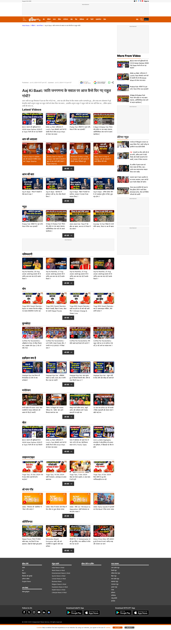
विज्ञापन (24, 573)
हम (23, 570)
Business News (57, 581)
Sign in (146, 1)
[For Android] (123, 612)
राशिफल (82, 19)
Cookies (39, 627)
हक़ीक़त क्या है (29, 358)
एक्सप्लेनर (98, 19)
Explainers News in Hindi (60, 587)
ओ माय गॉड (27, 489)
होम (44, 19)
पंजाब (112, 590)
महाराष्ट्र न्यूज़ (114, 581)
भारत (54, 19)
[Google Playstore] (74, 612)
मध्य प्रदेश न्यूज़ (115, 578)
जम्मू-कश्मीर (114, 598)
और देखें (66, 169)
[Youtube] (39, 612)
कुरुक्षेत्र (26, 323)
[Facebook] (24, 612)
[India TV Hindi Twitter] (140, 1)
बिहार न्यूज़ (113, 576)
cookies (107, 627)
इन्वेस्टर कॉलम (25, 578)
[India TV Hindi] (34, 19)
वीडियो (48, 19)
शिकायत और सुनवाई (27, 576)
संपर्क (23, 567)
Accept (117, 627)
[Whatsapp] (109, 82)
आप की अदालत (29, 139)
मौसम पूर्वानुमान (25, 591)
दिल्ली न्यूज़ (114, 570)
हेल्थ (105, 19)
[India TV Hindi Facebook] (138, 1)
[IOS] (134, 1)
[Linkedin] (44, 612)
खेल (71, 19)
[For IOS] (141, 612)
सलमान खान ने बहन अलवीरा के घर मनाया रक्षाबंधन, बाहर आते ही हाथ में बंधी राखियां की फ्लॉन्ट (139, 179)
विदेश (59, 19)
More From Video (129, 55)
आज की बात (40, 25)
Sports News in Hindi (58, 576)
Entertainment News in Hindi (61, 573)
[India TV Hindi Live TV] (146, 19)
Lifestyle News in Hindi (59, 592)
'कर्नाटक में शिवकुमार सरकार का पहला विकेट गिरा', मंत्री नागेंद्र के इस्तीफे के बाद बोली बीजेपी (139, 144)
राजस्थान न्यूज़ (114, 584)
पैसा (76, 19)
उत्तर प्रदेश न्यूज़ (115, 567)
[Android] (136, 1)
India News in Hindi (58, 567)
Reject (129, 627)
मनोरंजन (65, 19)
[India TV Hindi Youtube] (142, 1)
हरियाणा (113, 592)
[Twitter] (29, 612)
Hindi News (25, 25)
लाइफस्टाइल (28, 457)
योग (24, 288)
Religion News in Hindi (59, 584)
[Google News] (85, 82)
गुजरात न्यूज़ (114, 587)
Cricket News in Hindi (59, 578)
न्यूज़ (24, 206)
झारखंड (113, 601)
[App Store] (92, 612)
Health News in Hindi (58, 590)
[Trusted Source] (99, 82)
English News (26, 581)
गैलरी (92, 19)
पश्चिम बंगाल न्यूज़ (115, 573)
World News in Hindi (58, 570)
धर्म (87, 19)
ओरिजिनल (27, 521)
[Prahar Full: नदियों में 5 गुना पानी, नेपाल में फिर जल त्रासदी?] (123, 87)
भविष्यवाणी (27, 254)
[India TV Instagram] (34, 612)
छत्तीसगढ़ (113, 595)
